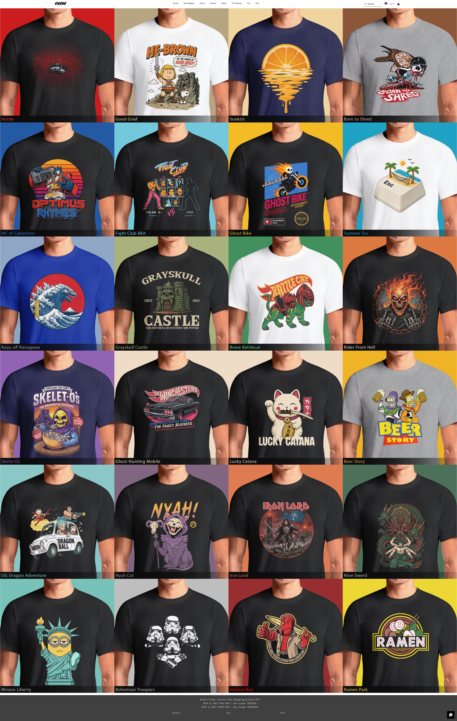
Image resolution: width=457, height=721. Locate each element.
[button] (398, 4)
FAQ (228, 713)
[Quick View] (57, 65)
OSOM (60, 3)
